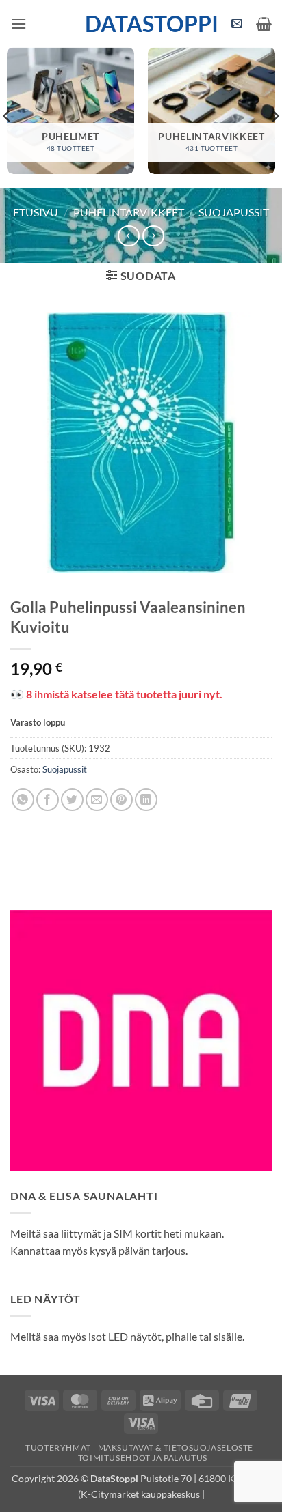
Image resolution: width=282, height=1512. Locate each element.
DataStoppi (141, 24)
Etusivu (35, 211)
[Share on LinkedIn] (146, 799)
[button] (18, 23)
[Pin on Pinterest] (121, 799)
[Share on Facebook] (47, 799)
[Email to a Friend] (97, 799)
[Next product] (128, 235)
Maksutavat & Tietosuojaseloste (175, 1447)
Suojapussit (233, 211)
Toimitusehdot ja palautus (142, 1458)
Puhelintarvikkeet (128, 211)
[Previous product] (153, 235)
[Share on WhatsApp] (23, 799)
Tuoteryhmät (58, 1447)
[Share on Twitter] (72, 799)
